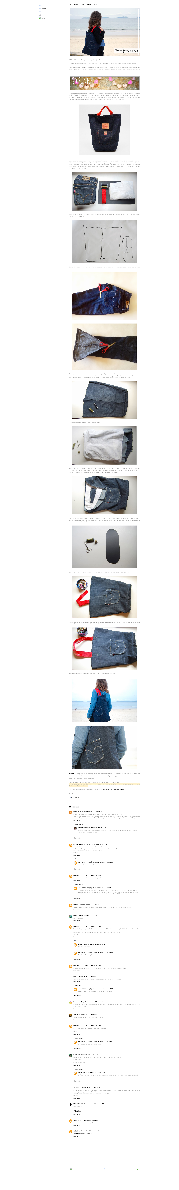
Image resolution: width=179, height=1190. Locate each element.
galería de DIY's (107, 789)
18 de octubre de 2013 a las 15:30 (90, 875)
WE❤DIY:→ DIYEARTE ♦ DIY (79, 1111)
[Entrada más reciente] (71, 1169)
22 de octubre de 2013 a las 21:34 (90, 1087)
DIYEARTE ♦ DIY (78, 1104)
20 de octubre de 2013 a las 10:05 (87, 1014)
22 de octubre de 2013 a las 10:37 (103, 862)
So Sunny (84, 63)
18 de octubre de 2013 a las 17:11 (103, 888)
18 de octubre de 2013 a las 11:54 (92, 811)
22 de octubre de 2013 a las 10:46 (103, 1041)
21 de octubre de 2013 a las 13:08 (94, 944)
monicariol (81, 827)
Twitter (122, 789)
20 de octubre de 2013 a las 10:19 (90, 1025)
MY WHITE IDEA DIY (79, 844)
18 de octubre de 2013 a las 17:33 (88, 915)
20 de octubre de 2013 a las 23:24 (87, 1055)
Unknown (76, 875)
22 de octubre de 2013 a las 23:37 (94, 1104)
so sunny (76, 904)
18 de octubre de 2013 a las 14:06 (96, 844)
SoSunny (84, 67)
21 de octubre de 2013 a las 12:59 (94, 1072)
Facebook (116, 789)
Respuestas (79, 824)
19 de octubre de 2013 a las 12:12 (94, 1002)
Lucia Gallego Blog (79, 1063)
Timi (74, 1014)
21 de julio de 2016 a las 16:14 (89, 1120)
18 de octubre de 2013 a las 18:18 (90, 926)
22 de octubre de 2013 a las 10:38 (103, 952)
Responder (76, 820)
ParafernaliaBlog (78, 1002)
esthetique (76, 1131)
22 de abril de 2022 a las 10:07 (89, 1131)
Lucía (75, 1055)
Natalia (75, 915)
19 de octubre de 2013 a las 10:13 (87, 976)
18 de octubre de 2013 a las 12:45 (95, 827)
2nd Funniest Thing (84, 862)
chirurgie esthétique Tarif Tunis (82, 1133)
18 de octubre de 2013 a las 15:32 (89, 904)
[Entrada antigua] (137, 1169)
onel (74, 976)
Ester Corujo (77, 811)
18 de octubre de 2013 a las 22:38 (90, 965)
